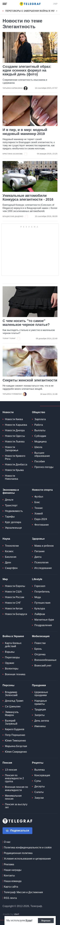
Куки (29, 920)
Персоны (8, 685)
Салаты (39, 792)
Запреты (39, 715)
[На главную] (30, 4)
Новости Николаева (11, 477)
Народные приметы (40, 702)
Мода (37, 597)
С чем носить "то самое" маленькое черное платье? (26, 323)
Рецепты (37, 762)
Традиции (40, 709)
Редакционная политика (18, 853)
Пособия (39, 461)
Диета (37, 557)
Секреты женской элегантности (30, 380)
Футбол (38, 496)
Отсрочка (39, 654)
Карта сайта (11, 886)
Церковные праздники (41, 694)
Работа (38, 424)
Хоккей (38, 513)
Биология (10, 557)
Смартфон (11, 568)
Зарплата (40, 419)
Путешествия (42, 602)
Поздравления (43, 625)
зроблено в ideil (11, 914)
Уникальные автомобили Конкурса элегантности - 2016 (28, 197)
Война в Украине (13, 636)
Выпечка (39, 769)
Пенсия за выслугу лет (16, 806)
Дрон (8, 562)
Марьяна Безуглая (16, 746)
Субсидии (40, 436)
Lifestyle (37, 579)
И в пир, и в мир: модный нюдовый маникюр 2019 (25, 132)
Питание (39, 551)
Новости (8, 412)
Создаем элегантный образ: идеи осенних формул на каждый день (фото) (27, 70)
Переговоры (12, 657)
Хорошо (45, 920)
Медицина (40, 441)
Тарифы (10, 516)
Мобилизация (40, 636)
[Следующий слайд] (57, 11)
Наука (6, 538)
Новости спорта (42, 489)
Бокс (37, 502)
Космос (9, 551)
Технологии (12, 545)
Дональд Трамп (14, 700)
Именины (40, 726)
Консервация (42, 775)
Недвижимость (14, 511)
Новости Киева (14, 419)
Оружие (9, 663)
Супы (37, 781)
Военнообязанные (45, 660)
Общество (38, 412)
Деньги (9, 499)
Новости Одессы (15, 436)
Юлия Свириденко (16, 751)
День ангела (41, 720)
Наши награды (12, 870)
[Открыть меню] (5, 4)
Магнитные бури (44, 619)
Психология (41, 562)
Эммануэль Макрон (12, 713)
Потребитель (42, 591)
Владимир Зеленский (11, 694)
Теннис (38, 508)
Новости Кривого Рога (15, 457)
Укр (55, 4)
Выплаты (39, 430)
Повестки (40, 643)
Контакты (9, 875)
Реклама (9, 864)
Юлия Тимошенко (15, 740)
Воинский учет (42, 665)
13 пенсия (11, 769)
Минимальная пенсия (13, 797)
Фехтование (41, 524)
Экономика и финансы (11, 491)
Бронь (38, 648)
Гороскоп (39, 586)
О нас (7, 842)
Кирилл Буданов (14, 729)
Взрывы (10, 651)
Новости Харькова (16, 424)
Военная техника (15, 674)
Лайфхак (39, 614)
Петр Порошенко (15, 735)
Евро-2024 (40, 519)
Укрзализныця (13, 527)
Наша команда (12, 881)
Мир (5, 579)
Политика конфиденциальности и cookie (28, 847)
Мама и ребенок (44, 545)
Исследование (43, 568)
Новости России (14, 597)
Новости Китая (14, 608)
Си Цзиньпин (12, 706)
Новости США (13, 591)
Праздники (39, 685)
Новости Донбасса (16, 464)
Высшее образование (42, 454)
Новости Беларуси (16, 614)
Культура (39, 608)
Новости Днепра (15, 430)
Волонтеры (11, 668)
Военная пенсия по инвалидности (16, 788)
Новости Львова (14, 441)
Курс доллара (13, 522)
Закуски (39, 797)
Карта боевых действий (13, 644)
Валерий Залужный (11, 722)
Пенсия (7, 762)
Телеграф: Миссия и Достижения (23, 892)
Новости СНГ (13, 602)
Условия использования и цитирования (27, 858)
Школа (38, 447)
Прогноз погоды (43, 467)
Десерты (39, 786)
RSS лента (10, 898)
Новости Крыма (14, 470)
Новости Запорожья (11, 449)
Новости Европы (15, 586)
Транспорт (11, 505)
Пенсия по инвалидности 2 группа (14, 778)
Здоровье (38, 538)
